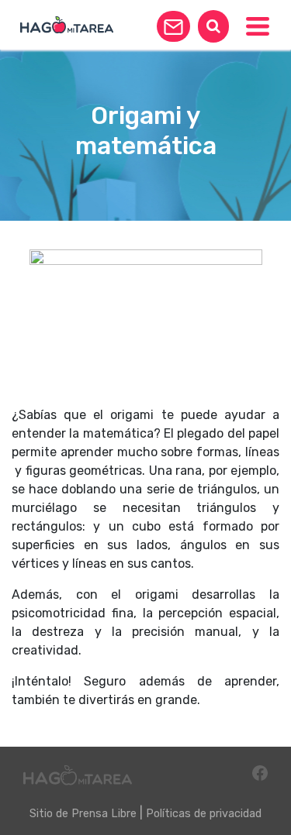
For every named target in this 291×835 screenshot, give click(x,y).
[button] (173, 26)
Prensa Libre (104, 813)
